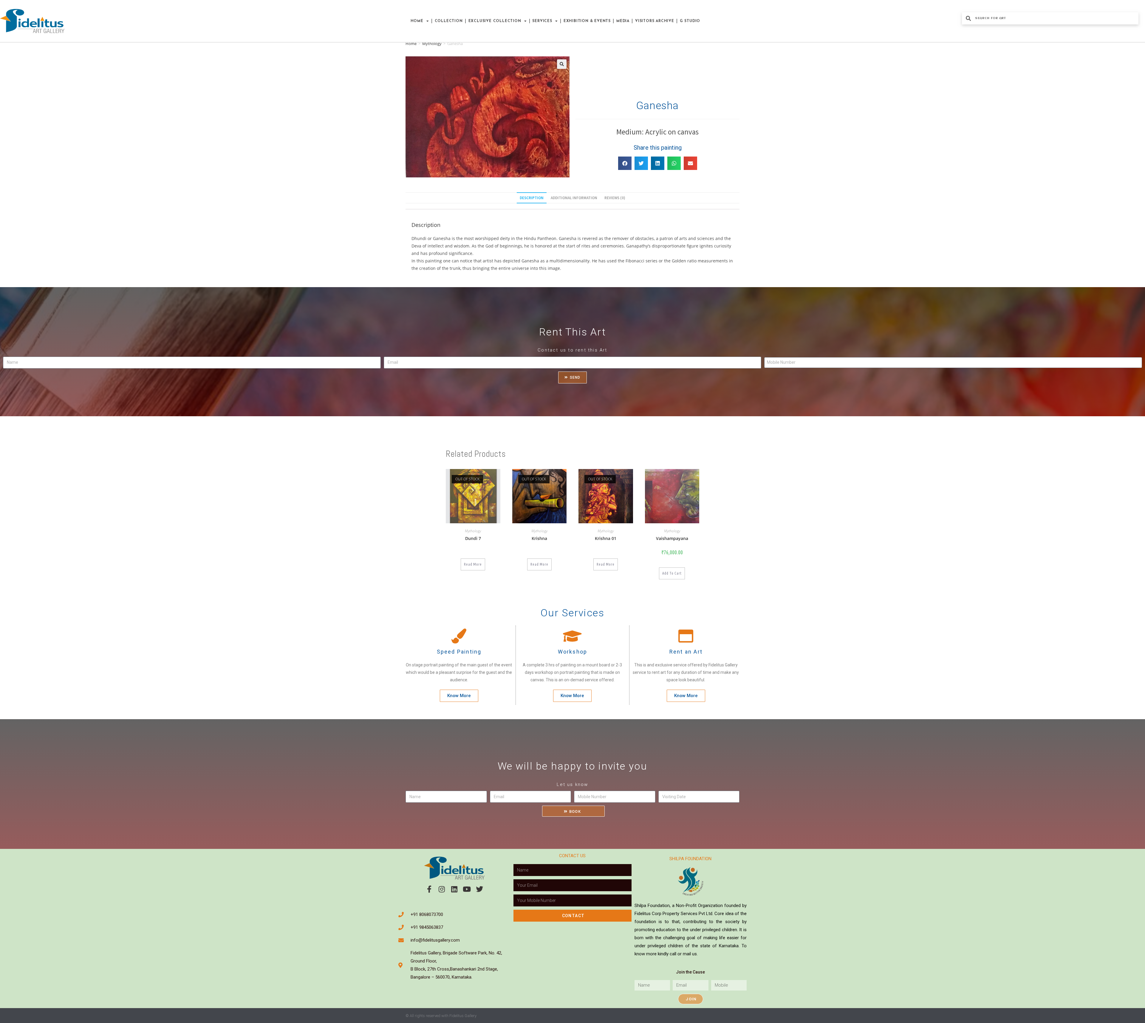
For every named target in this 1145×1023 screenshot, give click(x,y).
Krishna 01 (605, 538)
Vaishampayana (672, 538)
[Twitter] (479, 889)
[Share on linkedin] (657, 163)
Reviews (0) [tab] (614, 197)
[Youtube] (467, 889)
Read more (473, 564)
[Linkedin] (454, 889)
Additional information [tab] (574, 197)
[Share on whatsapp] (674, 163)
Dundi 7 (473, 538)
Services (542, 21)
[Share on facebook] (625, 163)
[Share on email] (690, 163)
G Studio (690, 21)
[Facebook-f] (429, 889)
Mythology (432, 43)
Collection (449, 21)
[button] (562, 64)
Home (417, 21)
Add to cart (672, 573)
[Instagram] (441, 889)
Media (622, 21)
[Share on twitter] (641, 163)
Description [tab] (532, 197)
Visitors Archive (654, 21)
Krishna (539, 538)
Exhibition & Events (587, 21)
